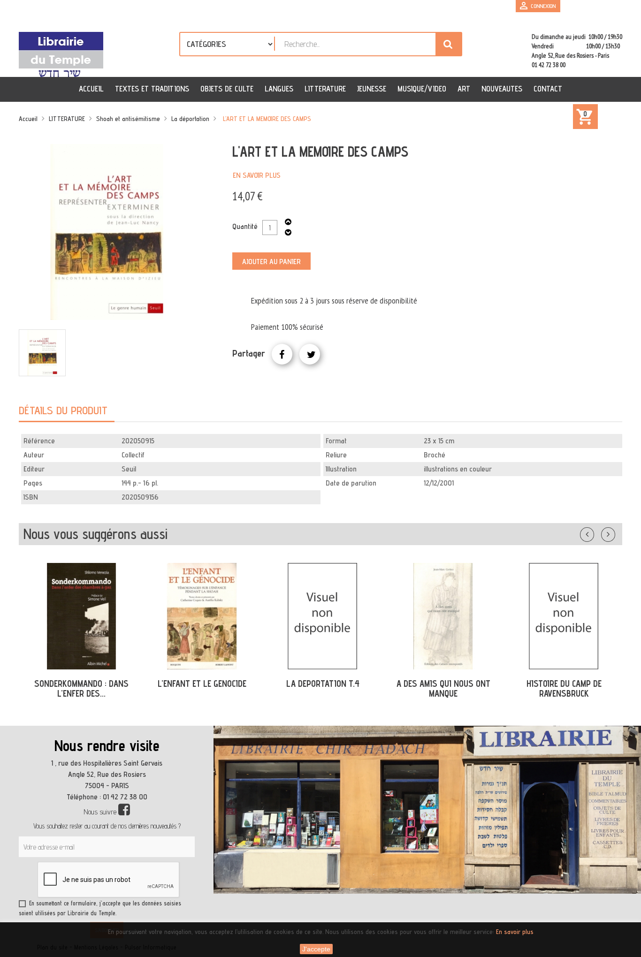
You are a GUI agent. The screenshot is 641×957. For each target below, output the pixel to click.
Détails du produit (63, 410)
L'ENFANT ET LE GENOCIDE (202, 683)
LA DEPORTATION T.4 (322, 683)
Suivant (614, 532)
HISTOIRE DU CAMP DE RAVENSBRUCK (564, 688)
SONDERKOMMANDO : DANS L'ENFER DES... (81, 688)
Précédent (596, 532)
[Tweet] (309, 354)
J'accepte (316, 949)
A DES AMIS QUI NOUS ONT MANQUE (443, 688)
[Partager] (282, 354)
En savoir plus (257, 175)
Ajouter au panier (271, 261)
